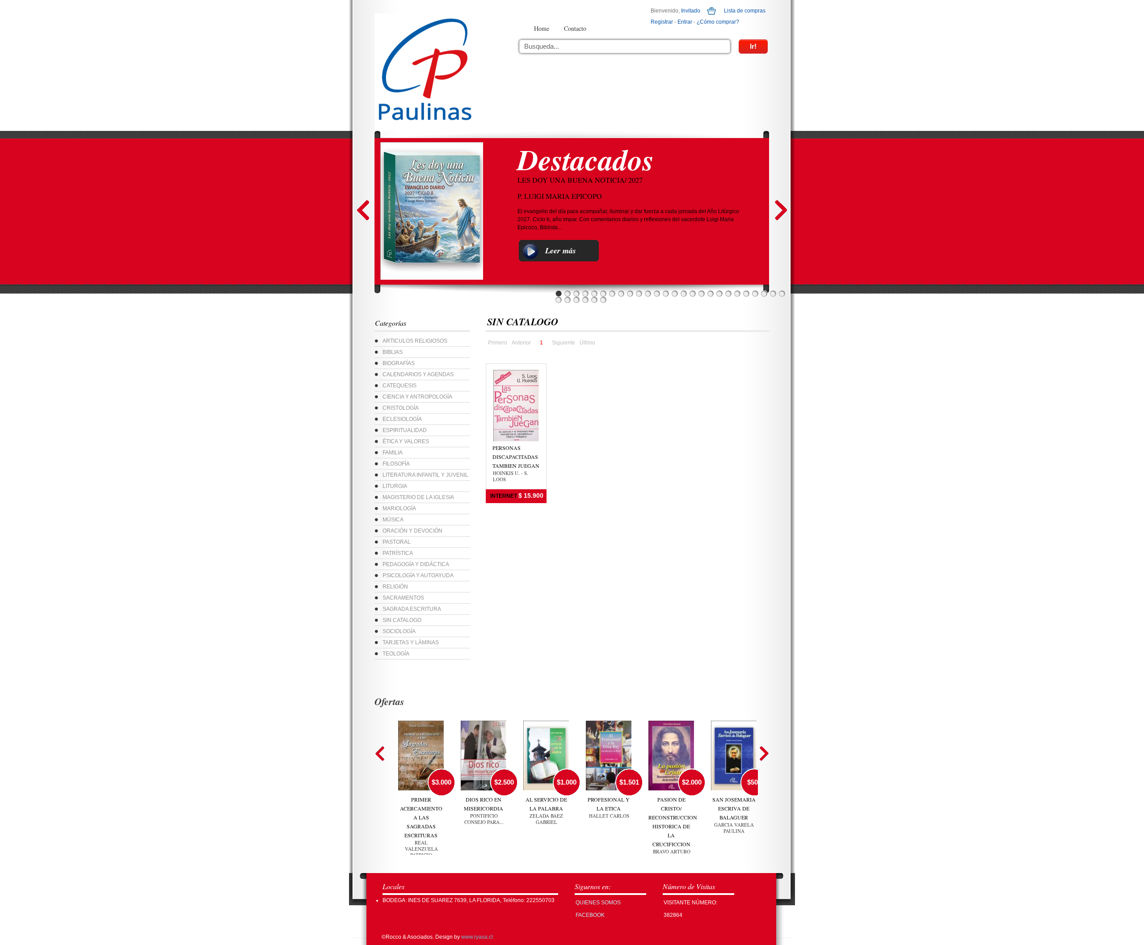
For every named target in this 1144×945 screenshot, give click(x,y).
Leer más (560, 250)
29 (576, 300)
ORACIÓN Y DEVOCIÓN (412, 531)
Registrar (662, 22)
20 (728, 293)
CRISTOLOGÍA (401, 408)
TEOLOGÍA (396, 654)
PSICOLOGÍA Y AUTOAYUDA (418, 575)
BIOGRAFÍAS (399, 363)
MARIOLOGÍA (399, 508)
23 (755, 293)
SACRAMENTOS (403, 598)
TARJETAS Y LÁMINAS (411, 642)
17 (701, 293)
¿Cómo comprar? (718, 22)
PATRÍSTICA (398, 553)
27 (558, 300)
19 (719, 293)
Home (541, 28)
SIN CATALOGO (402, 620)
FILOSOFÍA (396, 464)
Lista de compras (744, 11)
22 (746, 293)
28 (567, 300)
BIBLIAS (393, 352)
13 (666, 293)
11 (648, 293)
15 (684, 293)
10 (639, 293)
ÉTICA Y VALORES (406, 441)
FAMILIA (393, 452)
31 (594, 300)
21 (737, 293)
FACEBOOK (590, 915)
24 (764, 293)
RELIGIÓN (395, 587)
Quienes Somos (598, 902)
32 (603, 300)
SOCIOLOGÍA (399, 631)
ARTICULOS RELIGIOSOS (415, 341)
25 (773, 293)
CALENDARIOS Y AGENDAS (418, 374)
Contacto (575, 28)
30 (585, 300)
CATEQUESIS (399, 385)
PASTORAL (397, 542)
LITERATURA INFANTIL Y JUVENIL (425, 475)
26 (782, 293)
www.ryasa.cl (477, 937)
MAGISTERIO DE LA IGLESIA (418, 497)
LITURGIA (395, 486)
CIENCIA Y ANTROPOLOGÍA (417, 397)
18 (710, 293)
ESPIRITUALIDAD (405, 430)
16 (693, 293)
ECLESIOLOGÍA (402, 419)
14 (675, 293)
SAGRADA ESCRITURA (412, 609)
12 (657, 293)
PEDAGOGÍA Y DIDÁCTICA (416, 564)
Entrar (684, 22)
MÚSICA (393, 520)
